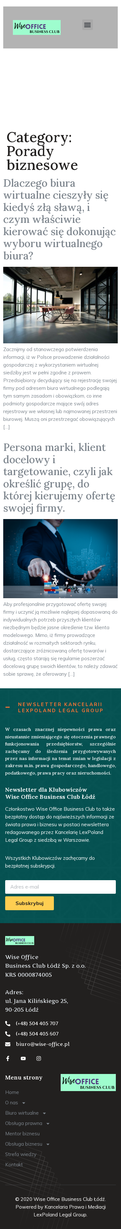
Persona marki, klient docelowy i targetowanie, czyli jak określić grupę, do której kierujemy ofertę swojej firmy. (59, 478)
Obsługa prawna (23, 1123)
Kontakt (14, 1164)
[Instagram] (38, 1058)
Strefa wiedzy (20, 1154)
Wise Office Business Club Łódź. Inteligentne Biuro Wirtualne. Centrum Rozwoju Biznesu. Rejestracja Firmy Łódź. (59, 88)
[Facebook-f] (7, 1058)
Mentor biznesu (22, 1133)
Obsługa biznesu (23, 1144)
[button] (87, 24)
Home (12, 1092)
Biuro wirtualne (22, 1113)
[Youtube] (23, 1058)
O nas (11, 1102)
